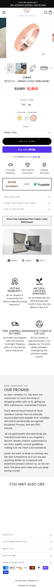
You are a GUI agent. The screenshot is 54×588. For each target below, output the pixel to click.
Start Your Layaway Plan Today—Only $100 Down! (27, 223)
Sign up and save (13, 565)
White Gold (26, 120)
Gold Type (27, 102)
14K (23, 107)
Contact (8, 537)
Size (27, 129)
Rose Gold (33, 120)
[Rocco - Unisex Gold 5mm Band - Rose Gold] (11, 524)
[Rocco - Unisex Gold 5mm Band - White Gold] (7, 524)
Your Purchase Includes (20, 206)
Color (27, 115)
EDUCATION (9, 558)
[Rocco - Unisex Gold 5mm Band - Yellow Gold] (4, 524)
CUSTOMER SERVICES (14, 544)
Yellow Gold (19, 120)
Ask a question (14, 212)
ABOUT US (8, 551)
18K (29, 107)
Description (12, 199)
